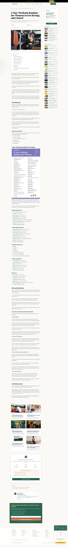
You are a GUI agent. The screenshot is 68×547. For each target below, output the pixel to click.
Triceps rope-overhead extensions (18, 221)
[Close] (54, 1)
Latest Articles (47, 533)
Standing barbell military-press (17, 229)
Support (46, 537)
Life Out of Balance (35, 534)
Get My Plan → (51, 1)
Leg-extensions (15, 277)
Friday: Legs (15, 65)
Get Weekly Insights (51, 23)
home (14, 115)
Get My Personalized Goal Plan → (25, 479)
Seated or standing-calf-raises (17, 282)
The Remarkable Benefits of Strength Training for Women (17, 431)
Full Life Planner (23, 533)
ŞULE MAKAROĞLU (16, 50)
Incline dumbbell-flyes (16, 216)
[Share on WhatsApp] (37, 150)
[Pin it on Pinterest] (14, 28)
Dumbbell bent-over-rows (17, 238)
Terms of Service (45, 542)
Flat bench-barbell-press (17, 262)
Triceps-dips (15, 222)
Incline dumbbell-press (16, 260)
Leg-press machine (16, 276)
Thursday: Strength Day (17, 63)
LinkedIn (25, 539)
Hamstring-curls (15, 279)
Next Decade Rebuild (35, 535)
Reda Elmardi (13, 25)
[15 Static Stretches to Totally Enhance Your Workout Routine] (18, 409)
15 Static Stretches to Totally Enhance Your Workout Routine (17, 416)
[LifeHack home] (15, 4)
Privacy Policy (49, 542)
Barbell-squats (15, 274)
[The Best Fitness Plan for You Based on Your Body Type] (33, 409)
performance (25, 119)
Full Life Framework (14, 533)
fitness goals (25, 385)
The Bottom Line (15, 69)
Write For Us (46, 535)
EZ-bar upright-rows (16, 232)
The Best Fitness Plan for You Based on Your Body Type (33, 416)
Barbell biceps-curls (16, 218)
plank (22, 254)
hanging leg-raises (21, 252)
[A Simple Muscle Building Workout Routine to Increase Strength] (33, 424)
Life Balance (13, 534)
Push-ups (14, 213)
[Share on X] (15, 28)
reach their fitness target (16, 390)
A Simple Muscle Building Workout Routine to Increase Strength (33, 431)
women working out (15, 74)
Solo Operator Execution (35, 536)
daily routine (25, 341)
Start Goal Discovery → (60, 542)
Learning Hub (23, 534)
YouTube (23, 539)
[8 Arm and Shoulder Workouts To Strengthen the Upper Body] (18, 438)
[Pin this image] (34, 150)
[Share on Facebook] (12, 28)
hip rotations (16, 143)
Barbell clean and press (16, 265)
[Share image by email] (39, 150)
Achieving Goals (14, 535)
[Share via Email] (17, 28)
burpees (15, 246)
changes (25, 202)
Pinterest (19, 539)
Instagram (16, 539)
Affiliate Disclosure (54, 542)
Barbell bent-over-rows (16, 266)
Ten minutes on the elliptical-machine (19, 224)
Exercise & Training (15, 8)
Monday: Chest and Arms (17, 59)
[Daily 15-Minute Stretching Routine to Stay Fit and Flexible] (33, 440)
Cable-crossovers (15, 215)
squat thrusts (16, 251)
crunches (15, 249)
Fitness (13, 429)
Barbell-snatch (15, 268)
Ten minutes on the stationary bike (18, 241)
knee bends (16, 140)
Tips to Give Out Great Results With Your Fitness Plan (21, 68)
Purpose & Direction (35, 533)
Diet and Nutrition (15, 66)
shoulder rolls (19, 138)
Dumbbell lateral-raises (16, 230)
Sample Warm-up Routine (17, 56)
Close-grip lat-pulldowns (17, 237)
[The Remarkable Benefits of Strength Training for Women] (18, 424)
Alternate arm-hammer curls (17, 219)
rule (18, 325)
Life (21, 378)
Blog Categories (47, 534)
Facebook (13, 539)
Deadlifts (14, 263)
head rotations (17, 141)
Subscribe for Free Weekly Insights (25, 519)
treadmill (27, 255)
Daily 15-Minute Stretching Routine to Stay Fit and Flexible (33, 447)
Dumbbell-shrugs (15, 235)
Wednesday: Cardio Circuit (17, 62)
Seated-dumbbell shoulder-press (18, 233)
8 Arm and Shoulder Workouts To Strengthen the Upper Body (18, 444)
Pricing (22, 535)
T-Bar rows (14, 240)
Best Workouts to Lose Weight (32, 355)
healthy (13, 349)
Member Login (47, 536)
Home (11, 8)
